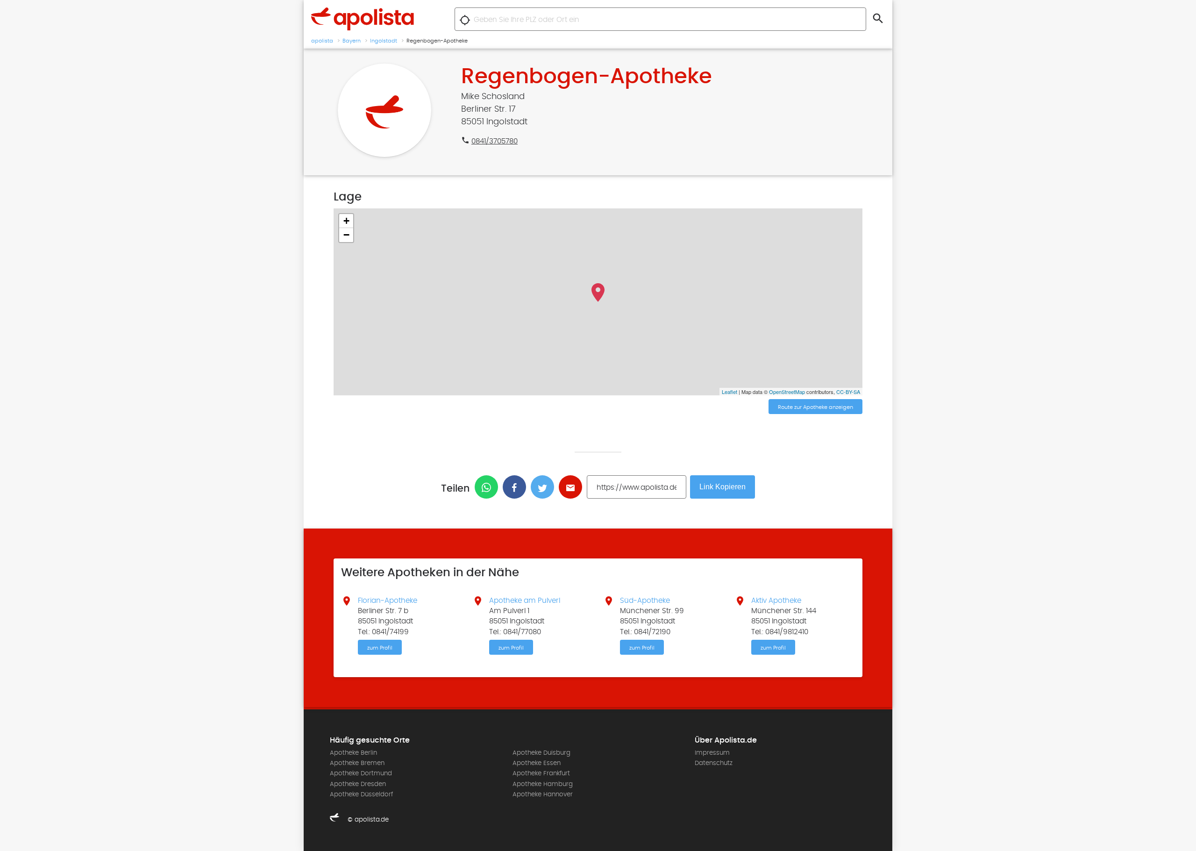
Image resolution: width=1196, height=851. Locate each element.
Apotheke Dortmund (361, 773)
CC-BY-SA (848, 391)
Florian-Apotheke (387, 600)
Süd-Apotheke (645, 600)
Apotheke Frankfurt (541, 773)
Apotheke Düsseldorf (361, 794)
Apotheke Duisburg (541, 753)
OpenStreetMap (787, 391)
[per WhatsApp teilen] (489, 487)
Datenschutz (714, 763)
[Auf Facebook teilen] (517, 487)
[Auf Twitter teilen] (545, 487)
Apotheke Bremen (357, 763)
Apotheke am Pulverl (524, 600)
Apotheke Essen (537, 763)
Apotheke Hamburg (543, 784)
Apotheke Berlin (353, 753)
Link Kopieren (722, 487)
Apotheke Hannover (543, 794)
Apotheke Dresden (358, 784)
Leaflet (729, 391)
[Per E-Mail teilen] (573, 487)
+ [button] (346, 221)
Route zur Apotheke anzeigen (815, 407)
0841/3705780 (494, 141)
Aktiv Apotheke (776, 600)
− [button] (346, 235)
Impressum (712, 753)
